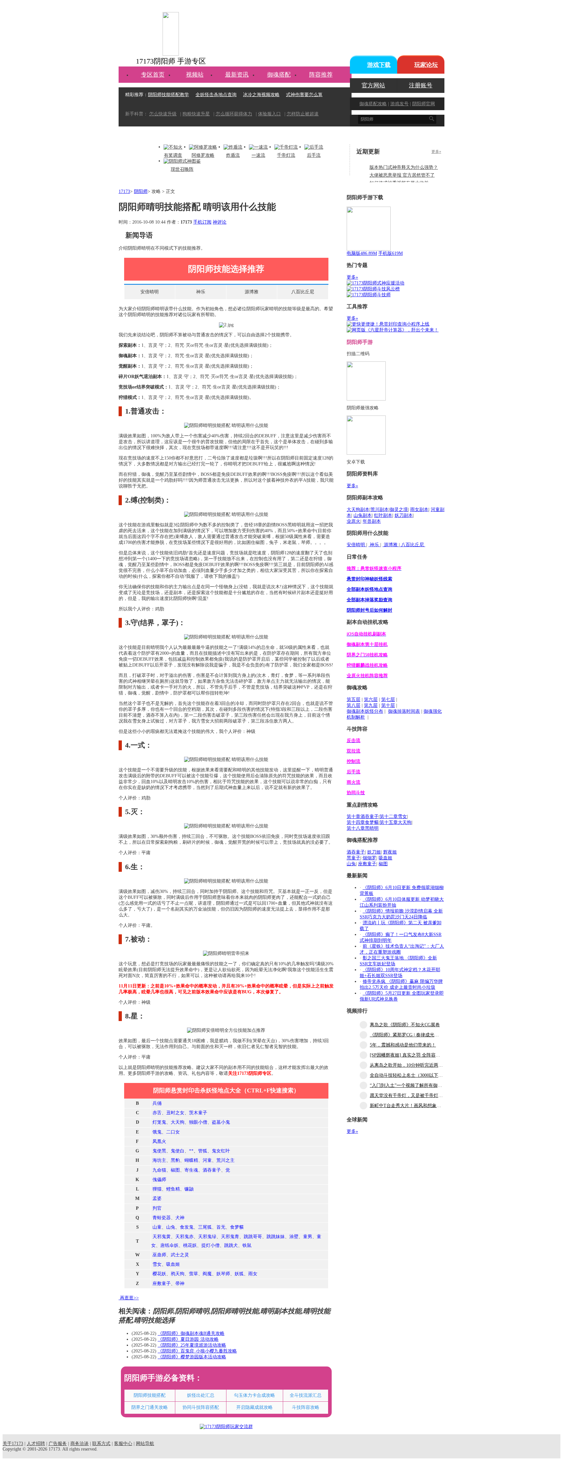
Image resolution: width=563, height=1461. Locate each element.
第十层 (388, 705)
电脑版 (362, 253)
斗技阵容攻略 (305, 1407)
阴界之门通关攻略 (149, 1407)
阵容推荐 (321, 74)
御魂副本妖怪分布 (365, 711)
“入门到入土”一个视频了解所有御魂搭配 (410, 1085)
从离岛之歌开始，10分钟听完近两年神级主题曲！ (420, 1065)
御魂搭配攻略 (373, 103)
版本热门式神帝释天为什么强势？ (403, 167)
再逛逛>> (129, 1297)
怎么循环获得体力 (234, 113)
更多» (436, 151)
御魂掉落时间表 (404, 711)
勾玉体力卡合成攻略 (254, 1395)
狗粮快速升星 (196, 113)
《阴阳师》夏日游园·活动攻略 (188, 1339)
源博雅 (251, 291)
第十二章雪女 (393, 816)
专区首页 (153, 74)
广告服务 (58, 1443)
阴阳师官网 (423, 103)
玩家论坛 (426, 65)
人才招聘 (36, 1443)
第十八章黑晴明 (363, 828)
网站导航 (145, 1443)
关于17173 (13, 1443)
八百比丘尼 (302, 291)
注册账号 (420, 85)
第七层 (388, 699)
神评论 (219, 222)
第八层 (353, 705)
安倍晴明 (149, 291)
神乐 (200, 291)
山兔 (351, 863)
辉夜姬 (390, 852)
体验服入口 (269, 113)
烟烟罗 (369, 857)
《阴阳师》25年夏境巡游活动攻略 (192, 1345)
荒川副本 (379, 509)
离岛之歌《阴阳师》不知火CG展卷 (405, 1024)
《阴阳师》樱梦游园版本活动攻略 (192, 1356)
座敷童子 (367, 863)
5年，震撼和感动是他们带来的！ (403, 1045)
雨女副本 (419, 509)
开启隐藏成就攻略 (254, 1407)
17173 (124, 191)
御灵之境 (399, 509)
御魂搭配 (279, 74)
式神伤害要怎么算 (304, 94)
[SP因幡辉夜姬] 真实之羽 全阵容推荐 (407, 1055)
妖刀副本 (404, 515)
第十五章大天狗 (395, 822)
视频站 (195, 74)
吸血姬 (385, 857)
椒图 (383, 863)
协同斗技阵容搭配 (200, 1407)
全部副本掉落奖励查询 (369, 599)
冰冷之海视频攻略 (261, 94)
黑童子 (353, 857)
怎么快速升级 (163, 113)
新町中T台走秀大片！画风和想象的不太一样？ (417, 1105)
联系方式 (101, 1443)
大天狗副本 (358, 509)
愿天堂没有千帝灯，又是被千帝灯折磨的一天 (415, 1095)
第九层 (371, 705)
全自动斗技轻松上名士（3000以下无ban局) (412, 1075)
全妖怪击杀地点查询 (216, 94)
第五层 (353, 699)
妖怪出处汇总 (200, 1395)
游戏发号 (399, 103)
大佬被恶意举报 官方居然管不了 (402, 175)
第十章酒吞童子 (363, 816)
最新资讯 (237, 74)
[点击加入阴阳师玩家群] (226, 1426)
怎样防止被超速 (303, 113)
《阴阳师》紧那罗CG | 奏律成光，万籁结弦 (413, 1034)
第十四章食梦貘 (363, 822)
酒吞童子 (356, 852)
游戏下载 (379, 65)
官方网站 (373, 85)
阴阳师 (141, 191)
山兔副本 (363, 515)
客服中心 (123, 1443)
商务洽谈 (79, 1443)
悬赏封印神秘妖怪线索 (369, 579)
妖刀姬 (374, 852)
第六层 (371, 699)
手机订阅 (202, 222)
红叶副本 (383, 515)
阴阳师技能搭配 (150, 1395)
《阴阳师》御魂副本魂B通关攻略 (191, 1333)
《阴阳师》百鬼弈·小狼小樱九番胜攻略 (197, 1351)
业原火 (353, 521)
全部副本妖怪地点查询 (369, 589)
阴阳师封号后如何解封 (369, 610)
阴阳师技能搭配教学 (168, 94)
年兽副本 (372, 521)
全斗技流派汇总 (306, 1395)
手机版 (390, 253)
